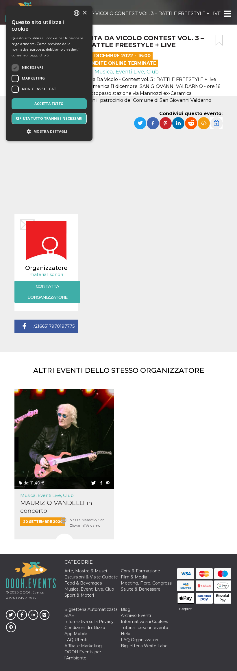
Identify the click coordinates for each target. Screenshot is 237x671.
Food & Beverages (83, 583)
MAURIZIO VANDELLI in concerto (56, 506)
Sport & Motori (79, 595)
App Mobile (75, 633)
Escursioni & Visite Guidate (91, 577)
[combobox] (76, 13)
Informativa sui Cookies (144, 621)
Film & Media (134, 577)
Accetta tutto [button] (49, 103)
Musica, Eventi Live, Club (126, 72)
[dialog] (49, 73)
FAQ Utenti (75, 639)
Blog (125, 609)
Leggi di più (39, 55)
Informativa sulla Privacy (89, 621)
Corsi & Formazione (140, 571)
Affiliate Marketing (83, 645)
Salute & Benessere (140, 589)
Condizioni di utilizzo (84, 627)
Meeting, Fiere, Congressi (146, 583)
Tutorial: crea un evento (144, 627)
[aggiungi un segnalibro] (219, 40)
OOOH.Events (31, 592)
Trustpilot (184, 609)
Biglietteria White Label (145, 645)
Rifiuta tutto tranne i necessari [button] (49, 118)
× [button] (84, 13)
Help (125, 633)
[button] (227, 13)
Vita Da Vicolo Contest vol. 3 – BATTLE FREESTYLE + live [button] (148, 13)
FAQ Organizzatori (139, 639)
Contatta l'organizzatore (47, 291)
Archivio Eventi (136, 615)
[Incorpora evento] (204, 123)
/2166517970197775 (54, 326)
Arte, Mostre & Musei (85, 571)
